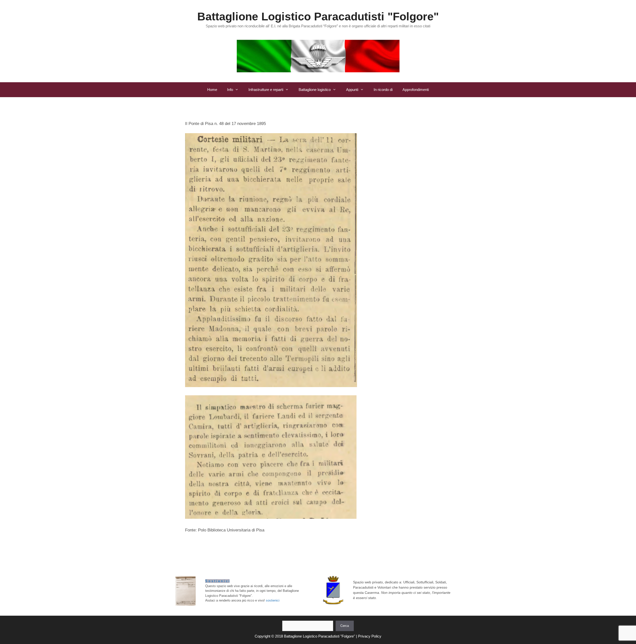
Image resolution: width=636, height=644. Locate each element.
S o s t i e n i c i (217, 581)
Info (230, 89)
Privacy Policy (369, 636)
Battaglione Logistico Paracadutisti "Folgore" (318, 16)
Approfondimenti (415, 89)
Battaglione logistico (315, 89)
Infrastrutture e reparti (265, 89)
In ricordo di (383, 89)
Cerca (344, 626)
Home (212, 89)
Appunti (352, 89)
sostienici (272, 600)
